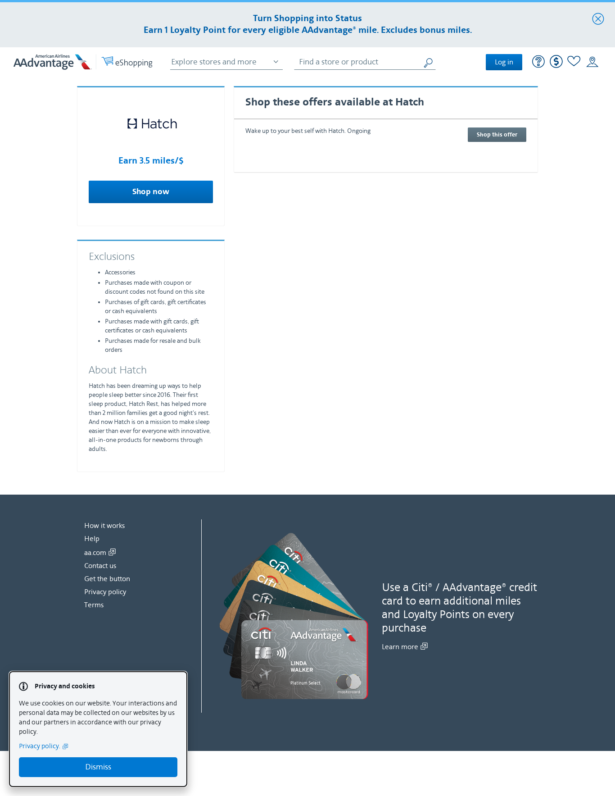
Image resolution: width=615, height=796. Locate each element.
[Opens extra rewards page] (556, 66)
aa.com (95, 553)
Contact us (100, 566)
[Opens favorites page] (574, 62)
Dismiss (98, 767)
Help (91, 539)
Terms (94, 605)
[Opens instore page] (592, 62)
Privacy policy (105, 592)
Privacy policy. (39, 746)
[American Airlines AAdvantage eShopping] (83, 62)
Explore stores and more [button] (214, 62)
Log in (504, 62)
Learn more (400, 647)
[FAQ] (538, 62)
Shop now (150, 192)
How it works (104, 526)
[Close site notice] (598, 19)
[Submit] (429, 62)
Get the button (107, 579)
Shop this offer (497, 134)
